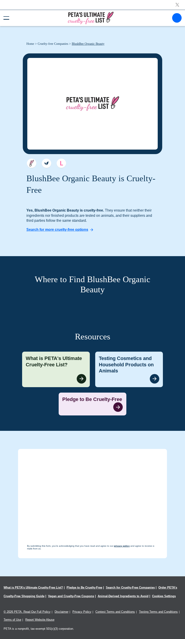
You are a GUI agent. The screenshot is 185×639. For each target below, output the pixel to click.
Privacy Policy (81, 611)
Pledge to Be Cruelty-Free (84, 587)
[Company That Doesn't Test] (31, 163)
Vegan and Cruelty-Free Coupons (71, 596)
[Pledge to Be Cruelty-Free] (92, 404)
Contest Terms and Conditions (115, 611)
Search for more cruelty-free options (57, 229)
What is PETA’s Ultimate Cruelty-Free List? (33, 587)
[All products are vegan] (46, 163)
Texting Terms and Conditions (158, 611)
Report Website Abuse (39, 619)
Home (30, 43)
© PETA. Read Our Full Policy (27, 611)
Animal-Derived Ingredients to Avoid (123, 596)
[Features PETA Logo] (61, 163)
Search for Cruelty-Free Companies (130, 587)
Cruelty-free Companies (53, 43)
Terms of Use (12, 619)
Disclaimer (61, 611)
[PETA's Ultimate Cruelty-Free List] (90, 18)
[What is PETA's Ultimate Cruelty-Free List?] (56, 369)
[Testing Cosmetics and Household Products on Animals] (129, 369)
